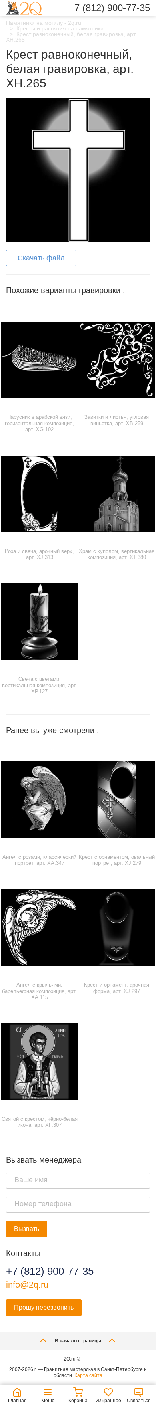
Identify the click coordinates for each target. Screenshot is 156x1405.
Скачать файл (41, 258)
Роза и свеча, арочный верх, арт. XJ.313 (39, 554)
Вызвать (26, 1228)
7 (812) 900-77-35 (112, 8)
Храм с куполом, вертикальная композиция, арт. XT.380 (116, 554)
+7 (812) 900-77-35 (50, 1271)
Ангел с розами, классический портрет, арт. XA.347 (39, 860)
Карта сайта (88, 1375)
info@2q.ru (27, 1285)
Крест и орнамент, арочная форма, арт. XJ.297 (116, 988)
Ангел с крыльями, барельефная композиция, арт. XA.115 (39, 991)
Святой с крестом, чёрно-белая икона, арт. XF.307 (40, 1122)
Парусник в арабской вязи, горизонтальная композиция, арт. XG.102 (39, 423)
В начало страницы (78, 1341)
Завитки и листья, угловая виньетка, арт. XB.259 (116, 420)
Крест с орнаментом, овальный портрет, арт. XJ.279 (117, 860)
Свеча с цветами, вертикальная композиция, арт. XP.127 (39, 685)
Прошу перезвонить (44, 1307)
